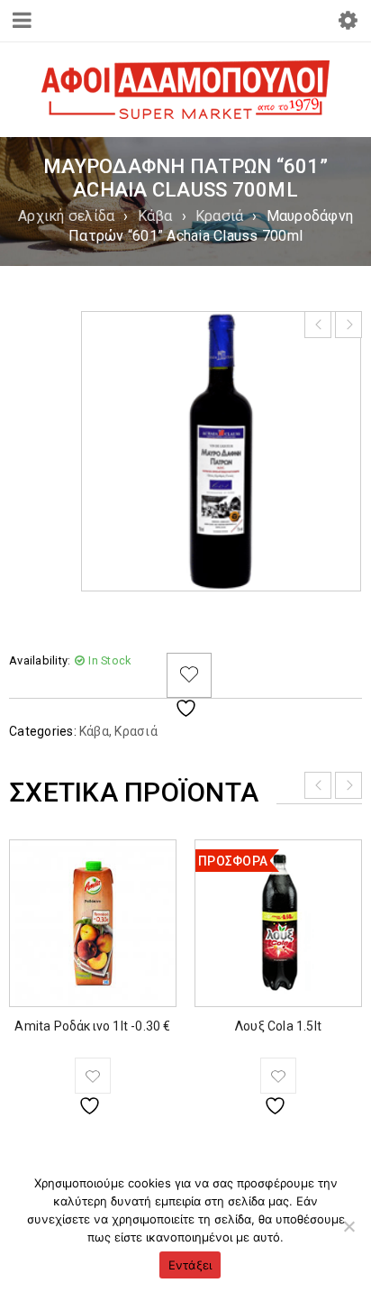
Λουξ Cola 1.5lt (278, 1026)
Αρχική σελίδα (66, 215)
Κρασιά (219, 215)
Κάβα (155, 215)
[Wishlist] (189, 675)
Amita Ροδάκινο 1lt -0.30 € (92, 1026)
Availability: (39, 660)
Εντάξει (190, 1265)
